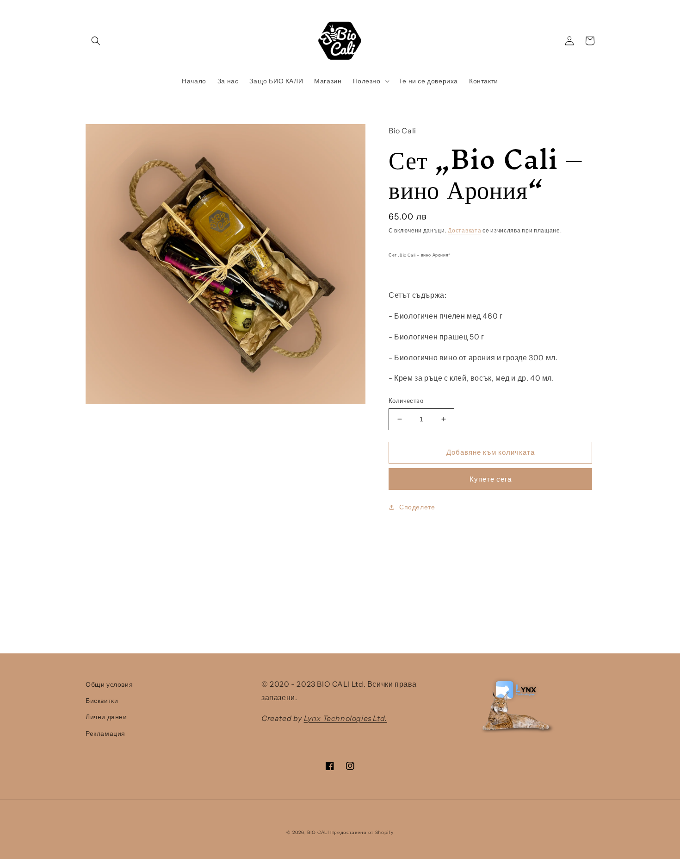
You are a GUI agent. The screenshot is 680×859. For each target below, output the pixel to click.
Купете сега (491, 479)
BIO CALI (318, 832)
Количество (406, 400)
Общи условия (109, 684)
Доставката (464, 230)
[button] (96, 41)
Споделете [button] (417, 507)
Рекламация (105, 733)
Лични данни (106, 717)
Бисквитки (102, 700)
